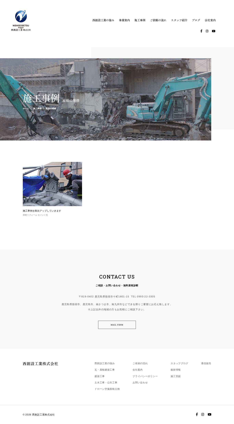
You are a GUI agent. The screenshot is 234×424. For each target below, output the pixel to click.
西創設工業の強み (105, 363)
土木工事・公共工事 (106, 382)
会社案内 (138, 369)
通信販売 (206, 363)
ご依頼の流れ (140, 363)
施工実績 (176, 376)
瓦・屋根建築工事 (105, 369)
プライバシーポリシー (145, 376)
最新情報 (176, 369)
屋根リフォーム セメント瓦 (35, 215)
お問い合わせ (140, 382)
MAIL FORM (117, 324)
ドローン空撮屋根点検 (107, 389)
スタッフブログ (179, 363)
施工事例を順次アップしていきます (42, 210)
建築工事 (100, 376)
